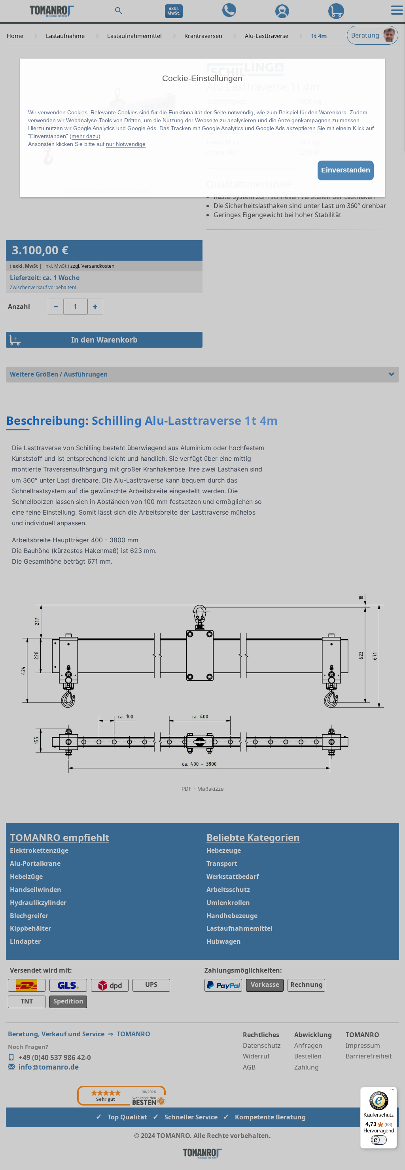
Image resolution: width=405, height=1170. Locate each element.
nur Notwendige (126, 144)
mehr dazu (85, 136)
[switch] (379, 1140)
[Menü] (392, 1091)
